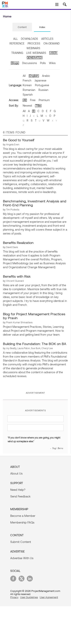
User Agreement (49, 597)
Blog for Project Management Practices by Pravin (34, 316)
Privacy (14, 597)
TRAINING (17, 52)
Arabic (46, 75)
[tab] (22, 27)
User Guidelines (29, 597)
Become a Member (22, 515)
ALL (15, 38)
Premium (44, 100)
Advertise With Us (21, 558)
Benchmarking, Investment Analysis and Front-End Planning (34, 203)
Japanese (40, 80)
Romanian (29, 89)
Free (33, 100)
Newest (27, 105)
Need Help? (17, 489)
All (24, 75)
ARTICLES (47, 38)
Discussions (29, 63)
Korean (27, 85)
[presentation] (22, 27)
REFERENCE (16, 43)
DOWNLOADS (29, 38)
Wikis (52, 63)
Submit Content (20, 541)
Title (38, 105)
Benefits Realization (18, 242)
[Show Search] (65, 4)
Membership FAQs (22, 522)
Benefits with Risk (17, 276)
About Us (16, 473)
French (27, 80)
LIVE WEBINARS (36, 52)
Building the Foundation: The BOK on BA (34, 343)
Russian (43, 89)
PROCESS (34, 43)
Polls (43, 63)
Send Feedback (20, 496)
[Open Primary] (57, 4)
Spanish (28, 94)
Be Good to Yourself (18, 140)
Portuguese (42, 85)
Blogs (14, 63)
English (33, 75)
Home (7, 16)
